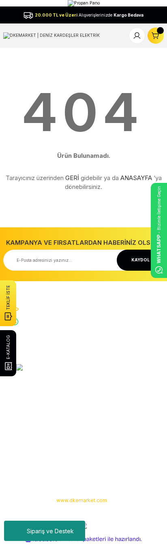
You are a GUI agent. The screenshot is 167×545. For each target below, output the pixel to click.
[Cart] (156, 36)
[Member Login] (137, 36)
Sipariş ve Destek (50, 531)
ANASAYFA (136, 178)
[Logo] (51, 35)
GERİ (72, 178)
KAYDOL (140, 259)
